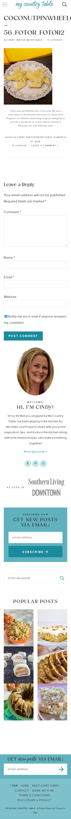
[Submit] (62, 578)
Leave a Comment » (45, 145)
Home (25, 785)
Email (9, 277)
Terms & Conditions (34, 795)
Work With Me (43, 790)
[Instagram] (43, 463)
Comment (12, 212)
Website (10, 297)
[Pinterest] (35, 463)
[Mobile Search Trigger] (64, 6)
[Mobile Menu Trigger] (5, 6)
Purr (35, 812)
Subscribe (33, 551)
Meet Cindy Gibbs (45, 785)
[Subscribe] (61, 769)
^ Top (14, 785)
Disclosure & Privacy (34, 800)
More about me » (35, 451)
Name (9, 257)
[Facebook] (27, 463)
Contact (22, 790)
